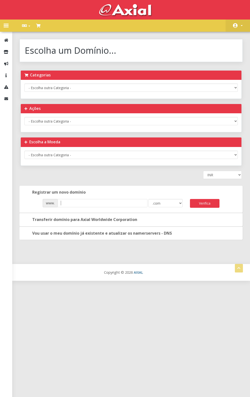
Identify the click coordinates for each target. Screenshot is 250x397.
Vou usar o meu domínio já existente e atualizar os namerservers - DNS (102, 233)
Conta (238, 26)
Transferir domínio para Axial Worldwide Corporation (84, 219)
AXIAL (138, 272)
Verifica (204, 203)
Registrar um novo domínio (59, 192)
